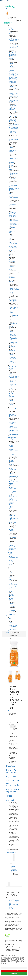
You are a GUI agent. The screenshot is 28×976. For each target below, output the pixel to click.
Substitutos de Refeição (13, 75)
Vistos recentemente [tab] (11, 852)
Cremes (11, 58)
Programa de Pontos (13, 901)
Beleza (9, 552)
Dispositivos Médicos (13, 500)
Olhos (15, 132)
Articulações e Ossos (13, 134)
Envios (10, 907)
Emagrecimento (11, 408)
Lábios (10, 185)
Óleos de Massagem (13, 197)
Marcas (7, 630)
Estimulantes (12, 261)
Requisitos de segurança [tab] (12, 790)
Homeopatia (15, 128)
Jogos (10, 250)
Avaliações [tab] (11, 799)
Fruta (10, 274)
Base (10, 329)
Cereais (11, 300)
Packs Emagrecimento (13, 80)
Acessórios (11, 61)
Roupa (13, 249)
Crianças (11, 138)
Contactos (11, 910)
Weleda (10, 712)
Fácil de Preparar (15, 289)
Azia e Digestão (12, 536)
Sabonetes (11, 190)
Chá (10, 318)
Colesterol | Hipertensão (11, 148)
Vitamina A (12, 452)
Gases (14, 537)
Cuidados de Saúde (13, 232)
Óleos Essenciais (13, 161)
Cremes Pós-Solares (13, 205)
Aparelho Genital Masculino (13, 121)
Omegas (11, 517)
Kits (10, 238)
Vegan (10, 48)
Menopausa (11, 162)
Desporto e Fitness (13, 624)
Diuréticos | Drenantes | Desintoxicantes (13, 70)
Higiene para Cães (13, 337)
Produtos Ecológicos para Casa (13, 363)
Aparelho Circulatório (13, 115)
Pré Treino (13, 54)
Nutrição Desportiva (12, 366)
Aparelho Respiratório (14, 124)
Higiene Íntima (12, 231)
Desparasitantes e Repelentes (13, 336)
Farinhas (11, 307)
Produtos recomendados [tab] (12, 849)
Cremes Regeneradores (12, 175)
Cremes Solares (12, 204)
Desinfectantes (12, 186)
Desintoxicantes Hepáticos (12, 132)
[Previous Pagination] (9, 883)
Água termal (14, 184)
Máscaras (11, 326)
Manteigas (11, 283)
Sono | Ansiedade (13, 157)
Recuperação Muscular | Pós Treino (14, 38)
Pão (10, 289)
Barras (14, 299)
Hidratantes (14, 185)
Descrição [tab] (10, 765)
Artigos (9, 618)
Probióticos (11, 100)
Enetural (8, 632)
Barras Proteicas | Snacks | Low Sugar (13, 46)
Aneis (16, 249)
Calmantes (11, 518)
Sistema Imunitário (13, 100)
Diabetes (15, 116)
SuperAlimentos (12, 277)
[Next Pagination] (9, 885)
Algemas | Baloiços (13, 246)
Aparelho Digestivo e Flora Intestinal (14, 150)
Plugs (10, 249)
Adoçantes (15, 307)
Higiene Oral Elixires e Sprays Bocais (14, 226)
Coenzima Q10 (12, 105)
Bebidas (11, 312)
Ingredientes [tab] (12, 776)
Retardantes (11, 253)
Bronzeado (11, 130)
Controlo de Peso (13, 40)
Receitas (11, 628)
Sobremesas (12, 315)
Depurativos (11, 66)
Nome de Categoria (13, 88)
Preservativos (12, 266)
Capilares (11, 188)
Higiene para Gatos (13, 339)
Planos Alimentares (13, 626)
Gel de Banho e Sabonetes (12, 213)
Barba (10, 193)
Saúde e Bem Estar (13, 342)
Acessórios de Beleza (13, 323)
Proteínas (11, 292)
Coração (11, 116)
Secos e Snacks (12, 346)
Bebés (10, 167)
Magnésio (11, 92)
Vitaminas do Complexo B (12, 450)
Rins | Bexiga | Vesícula (12, 126)
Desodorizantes (12, 230)
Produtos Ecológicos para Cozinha (13, 356)
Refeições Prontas (13, 288)
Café (12, 318)
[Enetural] (14, 889)
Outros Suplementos (13, 42)
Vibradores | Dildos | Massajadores (13, 244)
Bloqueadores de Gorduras (13, 68)
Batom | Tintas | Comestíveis (12, 241)
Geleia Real (11, 464)
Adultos (10, 568)
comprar (19, 20)
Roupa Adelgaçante (13, 79)
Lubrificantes (12, 264)
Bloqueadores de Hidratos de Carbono (13, 83)
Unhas (10, 184)
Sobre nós (8, 615)
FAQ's (10, 903)
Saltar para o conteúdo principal (7, 0)
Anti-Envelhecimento (13, 173)
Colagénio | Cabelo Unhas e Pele (13, 107)
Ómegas (15, 92)
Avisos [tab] (9, 795)
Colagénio (11, 169)
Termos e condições (13, 899)
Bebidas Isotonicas (13, 55)
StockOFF (11, 29)
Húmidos (11, 352)
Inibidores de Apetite (13, 427)
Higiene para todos (13, 334)
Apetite (10, 515)
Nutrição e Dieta (12, 629)
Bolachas (11, 299)
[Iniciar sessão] (6, 8)
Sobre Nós (11, 908)
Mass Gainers (12, 44)
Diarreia (11, 537)
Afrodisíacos (11, 260)
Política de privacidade (14, 900)
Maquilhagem (12, 178)
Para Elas (11, 255)
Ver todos (10, 27)
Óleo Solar (11, 207)
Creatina (11, 34)
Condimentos (12, 308)
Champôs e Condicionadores (13, 217)
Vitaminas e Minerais (13, 93)
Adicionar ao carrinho (14, 722)
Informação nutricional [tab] (11, 771)
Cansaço (11, 158)
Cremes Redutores (13, 77)
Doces (16, 315)
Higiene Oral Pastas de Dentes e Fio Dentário (14, 223)
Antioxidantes (12, 109)
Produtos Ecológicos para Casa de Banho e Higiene (13, 360)
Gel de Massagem (13, 247)
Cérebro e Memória (13, 546)
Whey (15, 47)
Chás (10, 421)
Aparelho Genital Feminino (12, 119)
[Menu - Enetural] (22, 23)
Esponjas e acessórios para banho (14, 215)
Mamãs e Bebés (12, 522)
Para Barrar (11, 281)
